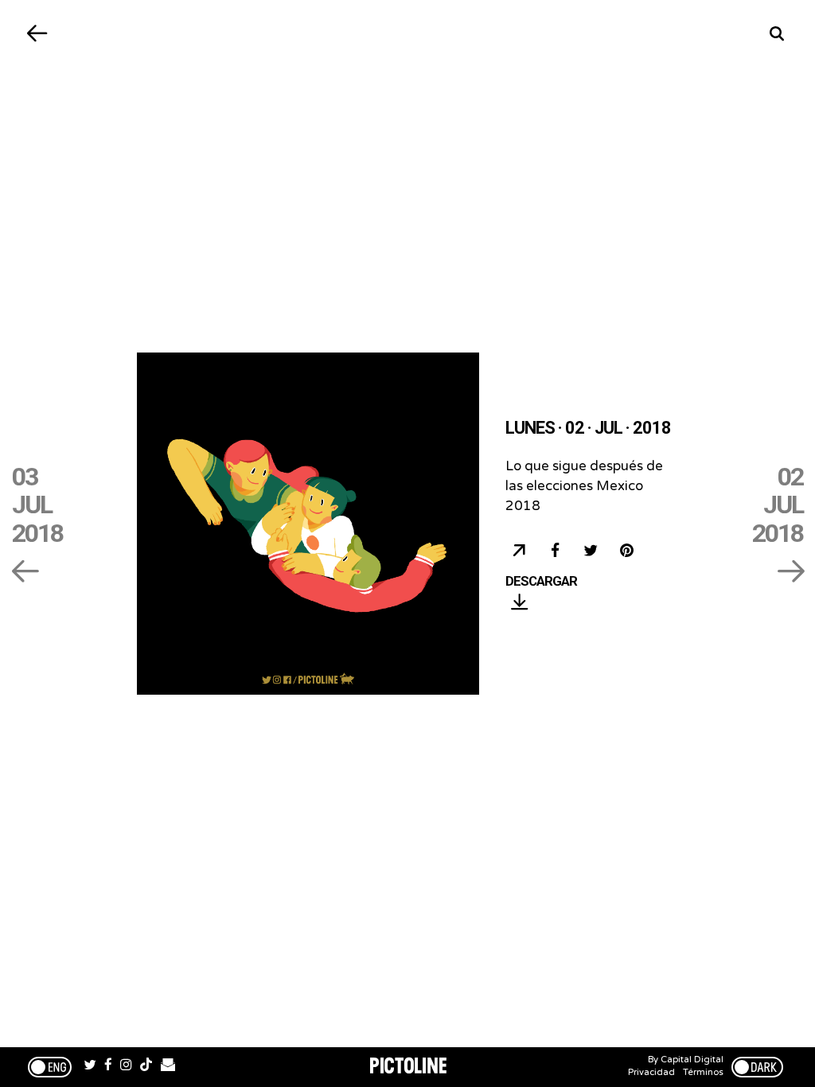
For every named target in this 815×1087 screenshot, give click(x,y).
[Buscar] (777, 34)
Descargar (541, 582)
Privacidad (651, 1072)
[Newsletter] (168, 1067)
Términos (703, 1072)
